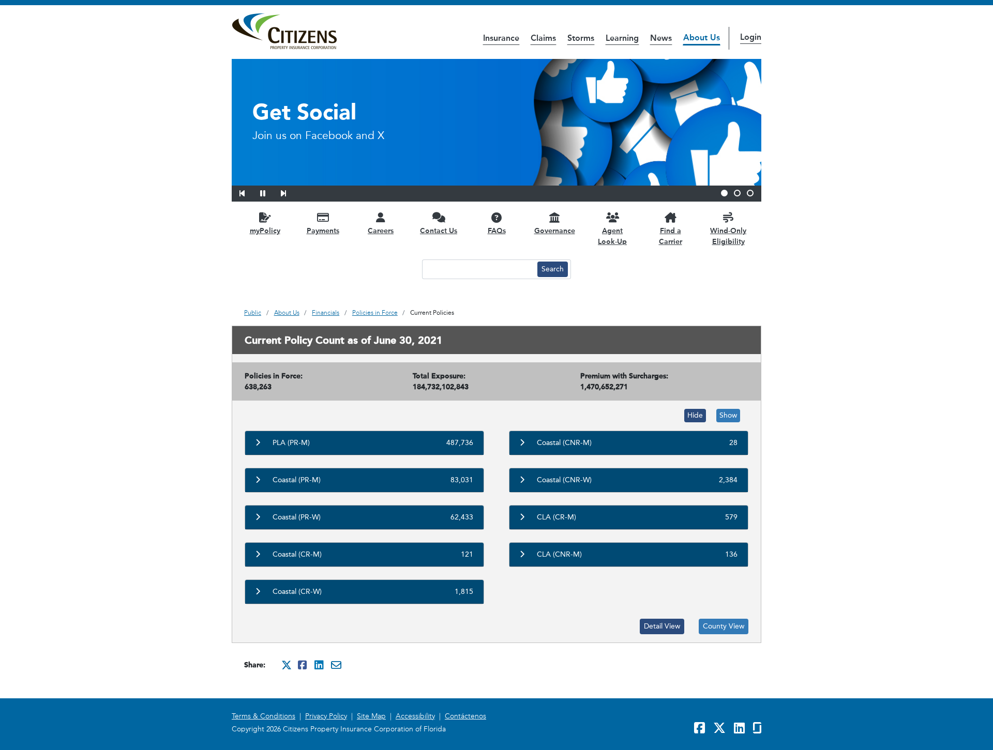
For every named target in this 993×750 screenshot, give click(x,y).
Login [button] (750, 37)
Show (728, 415)
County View (723, 626)
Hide (695, 415)
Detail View (662, 626)
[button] (248, 192)
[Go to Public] (284, 31)
